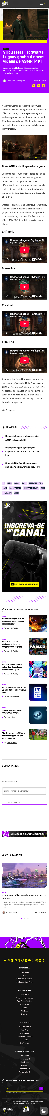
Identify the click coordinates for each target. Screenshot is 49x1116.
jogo (43, 488)
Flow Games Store (24, 1027)
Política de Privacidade (24, 979)
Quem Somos (24, 972)
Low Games (24, 1033)
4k (3, 483)
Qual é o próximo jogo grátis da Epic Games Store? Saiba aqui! (14, 690)
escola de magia (36, 483)
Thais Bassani (12, 742)
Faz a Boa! (24, 1040)
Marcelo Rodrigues (17, 81)
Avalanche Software (31, 105)
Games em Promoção (24, 1037)
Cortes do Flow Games (24, 998)
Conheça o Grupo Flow (24, 982)
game (4, 488)
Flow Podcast (24, 1056)
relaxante (6, 493)
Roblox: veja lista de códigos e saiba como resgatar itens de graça (12, 644)
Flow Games (24, 995)
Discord (24, 1008)
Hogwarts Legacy (34, 220)
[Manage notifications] (5, 1111)
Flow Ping (24, 1030)
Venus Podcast (24, 1072)
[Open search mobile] (45, 3)
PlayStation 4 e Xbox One (28, 391)
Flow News (24, 1062)
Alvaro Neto (11, 717)
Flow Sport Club (24, 1059)
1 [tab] (21, 918)
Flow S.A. (24, 1065)
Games (6, 48)
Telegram (24, 1014)
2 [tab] (24, 918)
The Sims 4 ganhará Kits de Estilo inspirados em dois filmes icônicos (13, 735)
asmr (9, 483)
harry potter (15, 488)
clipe (24, 483)
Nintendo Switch (20, 398)
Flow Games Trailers (24, 1001)
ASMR (12, 220)
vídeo (16, 493)
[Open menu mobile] (42, 4)
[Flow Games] (5, 3)
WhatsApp (24, 1011)
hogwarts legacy (31, 488)
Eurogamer (10, 410)
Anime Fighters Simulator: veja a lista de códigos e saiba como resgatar (13, 667)
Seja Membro (24, 1043)
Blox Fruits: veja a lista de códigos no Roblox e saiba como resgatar (13, 621)
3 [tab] (27, 918)
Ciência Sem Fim (24, 1069)
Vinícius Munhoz (13, 697)
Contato (24, 976)
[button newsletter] (41, 1088)
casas (16, 483)
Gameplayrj (24, 1004)
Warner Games (11, 105)
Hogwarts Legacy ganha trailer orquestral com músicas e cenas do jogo (22, 451)
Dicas (4, 616)
